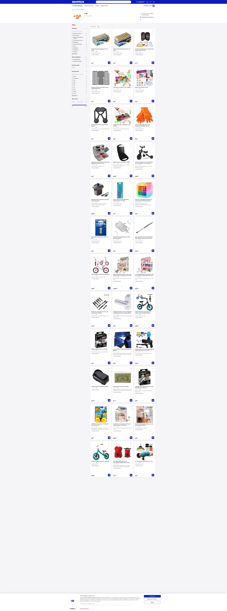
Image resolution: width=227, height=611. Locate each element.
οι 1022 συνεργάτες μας (88, 597)
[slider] (72, 105)
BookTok (97, 5)
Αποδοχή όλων (152, 596)
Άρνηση (152, 602)
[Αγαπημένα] (150, 2)
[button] (154, 2)
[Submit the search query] (73, 31)
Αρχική (73, 9)
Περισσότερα (74, 53)
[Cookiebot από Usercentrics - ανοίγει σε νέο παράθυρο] (72, 609)
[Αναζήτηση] (97, 2)
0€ (72, 106)
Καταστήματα (77, 9)
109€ (86, 106)
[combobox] (113, 2)
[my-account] (147, 2)
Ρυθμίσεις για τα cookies (151, 599)
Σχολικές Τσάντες (104, 5)
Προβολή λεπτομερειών (84, 608)
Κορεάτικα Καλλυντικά (89, 5)
